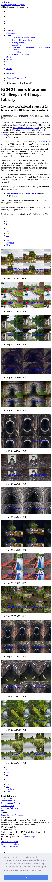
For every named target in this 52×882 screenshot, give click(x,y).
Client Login (6, 798)
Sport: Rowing (18, 52)
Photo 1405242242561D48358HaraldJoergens (26, 401)
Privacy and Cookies (10, 844)
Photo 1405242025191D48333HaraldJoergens (26, 269)
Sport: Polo (16, 45)
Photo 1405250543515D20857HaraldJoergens (26, 607)
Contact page (29, 837)
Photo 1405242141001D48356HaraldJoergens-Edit (28, 368)
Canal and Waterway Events (24, 38)
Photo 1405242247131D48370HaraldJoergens (26, 508)
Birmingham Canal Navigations (26, 127)
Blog (8, 57)
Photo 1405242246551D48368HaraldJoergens (26, 475)
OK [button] (26, 877)
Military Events (18, 42)
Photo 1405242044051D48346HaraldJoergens (26, 335)
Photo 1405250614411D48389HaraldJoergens (26, 754)
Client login (6, 2)
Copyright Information (10, 846)
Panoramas (11, 33)
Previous (10, 243)
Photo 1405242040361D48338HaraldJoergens (26, 302)
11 (7, 228)
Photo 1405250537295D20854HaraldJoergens (26, 574)
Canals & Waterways (10, 808)
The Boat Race (7, 805)
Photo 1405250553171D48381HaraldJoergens (26, 688)
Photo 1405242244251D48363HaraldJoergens (26, 442)
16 (7, 240)
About (9, 59)
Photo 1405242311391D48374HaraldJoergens (26, 541)
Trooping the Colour (20, 54)
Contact (9, 62)
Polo (3, 810)
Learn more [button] (35, 870)
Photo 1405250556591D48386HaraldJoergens (26, 721)
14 (7, 235)
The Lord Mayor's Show (22, 40)
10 (7, 226)
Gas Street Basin (44, 142)
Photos (9, 35)
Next (8, 245)
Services (9, 30)
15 (7, 238)
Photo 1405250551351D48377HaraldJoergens (26, 647)
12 (7, 231)
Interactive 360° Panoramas (12, 815)
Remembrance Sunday (10, 803)
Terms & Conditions (9, 841)
